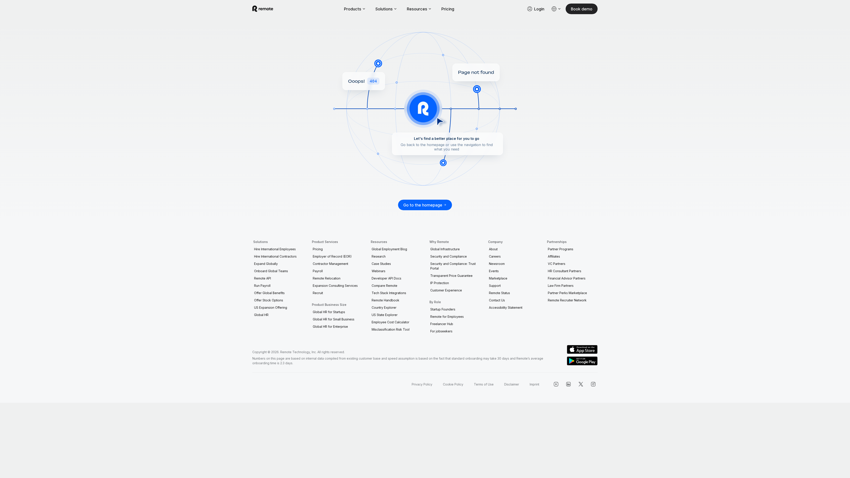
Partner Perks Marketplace (567, 293)
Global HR (261, 315)
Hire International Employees (275, 249)
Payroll (318, 271)
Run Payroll (262, 285)
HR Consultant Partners (564, 271)
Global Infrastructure (445, 249)
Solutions (384, 9)
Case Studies (381, 264)
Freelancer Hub (441, 324)
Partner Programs (560, 249)
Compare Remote (384, 285)
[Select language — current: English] (556, 8)
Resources (417, 9)
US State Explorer (385, 315)
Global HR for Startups (329, 312)
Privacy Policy (422, 384)
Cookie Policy (453, 384)
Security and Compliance (448, 256)
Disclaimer (511, 384)
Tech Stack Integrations (389, 293)
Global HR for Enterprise (330, 326)
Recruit (318, 293)
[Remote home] (262, 9)
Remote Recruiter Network (567, 300)
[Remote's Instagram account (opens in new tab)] (593, 384)
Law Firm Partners (561, 285)
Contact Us (497, 300)
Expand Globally (266, 264)
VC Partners (556, 264)
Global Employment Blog (389, 249)
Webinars (378, 271)
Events (494, 271)
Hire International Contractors (275, 256)
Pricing (447, 9)
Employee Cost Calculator (390, 322)
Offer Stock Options (268, 300)
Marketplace (498, 278)
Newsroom (497, 264)
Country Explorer (384, 307)
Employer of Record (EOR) (332, 256)
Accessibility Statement (505, 307)
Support (495, 285)
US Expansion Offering (270, 307)
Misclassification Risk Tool (391, 329)
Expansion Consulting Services (335, 285)
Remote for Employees (447, 316)
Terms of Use (484, 384)
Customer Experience (446, 290)
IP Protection (439, 283)
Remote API (262, 278)
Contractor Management (330, 264)
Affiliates (554, 256)
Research (379, 256)
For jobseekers (441, 331)
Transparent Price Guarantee (451, 276)
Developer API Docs (386, 278)
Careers (495, 256)
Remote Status (499, 293)
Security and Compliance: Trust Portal (453, 266)
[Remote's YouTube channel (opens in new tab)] (556, 384)
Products (352, 9)
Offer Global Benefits (269, 293)
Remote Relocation (326, 278)
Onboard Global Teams (271, 271)
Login (539, 9)
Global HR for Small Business (333, 319)
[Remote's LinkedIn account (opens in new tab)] (568, 384)
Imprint (534, 384)
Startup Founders (442, 309)
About (493, 249)
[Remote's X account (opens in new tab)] (580, 384)
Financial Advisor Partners (566, 278)
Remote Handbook (385, 300)
